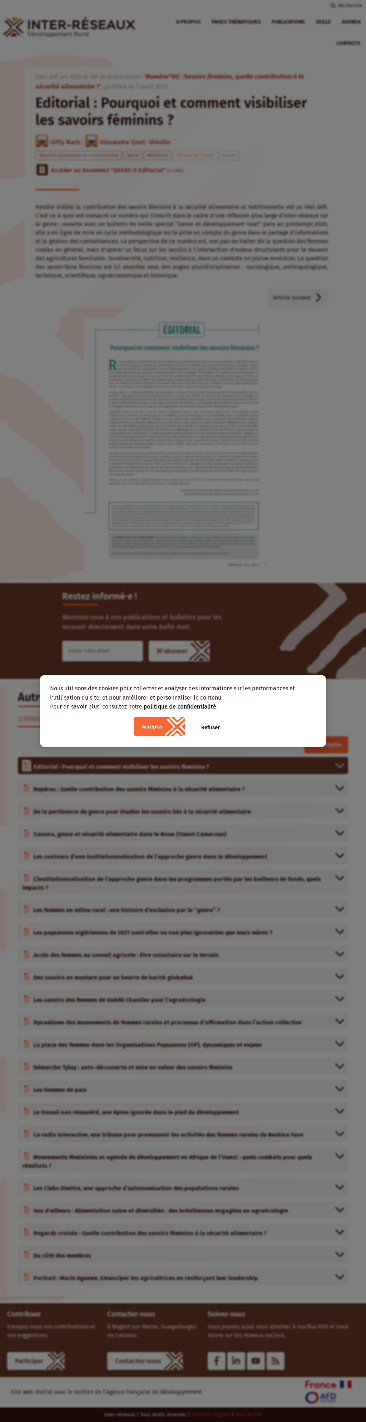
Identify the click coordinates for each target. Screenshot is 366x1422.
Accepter (152, 726)
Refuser (210, 727)
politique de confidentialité (180, 706)
